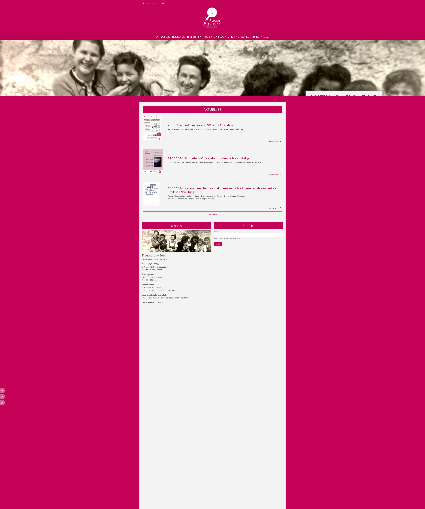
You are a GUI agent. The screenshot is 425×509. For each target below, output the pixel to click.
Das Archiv (226, 37)
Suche (216, 231)
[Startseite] (212, 17)
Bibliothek (194, 37)
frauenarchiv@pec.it (154, 269)
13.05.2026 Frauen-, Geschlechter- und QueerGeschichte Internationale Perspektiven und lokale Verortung (223, 190)
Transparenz (260, 37)
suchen (218, 244)
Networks (242, 37)
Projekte (209, 37)
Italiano (155, 3)
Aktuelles (163, 37)
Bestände (178, 37)
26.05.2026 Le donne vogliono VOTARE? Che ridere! (201, 125)
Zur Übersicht (212, 214)
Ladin (163, 3)
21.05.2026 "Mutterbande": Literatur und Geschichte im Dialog (208, 158)
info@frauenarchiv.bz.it (157, 266)
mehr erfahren (274, 141)
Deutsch (146, 3)
